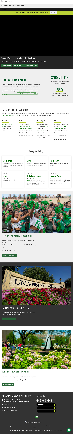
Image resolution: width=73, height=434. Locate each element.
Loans (5, 175)
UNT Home (60, 430)
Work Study (54, 160)
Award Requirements (7, 384)
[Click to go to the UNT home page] (7, 1)
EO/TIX (36, 430)
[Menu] (71, 1)
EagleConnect (40, 131)
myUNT (46, 126)
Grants (29, 160)
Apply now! (41, 404)
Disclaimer (31, 430)
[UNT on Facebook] (37, 400)
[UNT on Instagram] (46, 400)
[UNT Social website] (51, 400)
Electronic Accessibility (46, 430)
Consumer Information (42, 426)
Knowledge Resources (11, 426)
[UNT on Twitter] (40, 400)
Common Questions (31, 65)
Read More (53, 12)
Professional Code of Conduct (58, 426)
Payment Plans (55, 175)
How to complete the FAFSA (9, 255)
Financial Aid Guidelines (36, 428)
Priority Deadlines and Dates (10, 115)
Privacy (39, 430)
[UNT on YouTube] (43, 400)
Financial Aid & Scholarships (12, 6)
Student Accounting (55, 179)
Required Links (54, 430)
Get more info (42, 411)
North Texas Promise (34, 175)
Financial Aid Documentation (27, 426)
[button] (69, 430)
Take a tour (41, 408)
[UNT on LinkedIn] (48, 400)
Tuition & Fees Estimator (8, 319)
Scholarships (18, 65)
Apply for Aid (6, 65)
